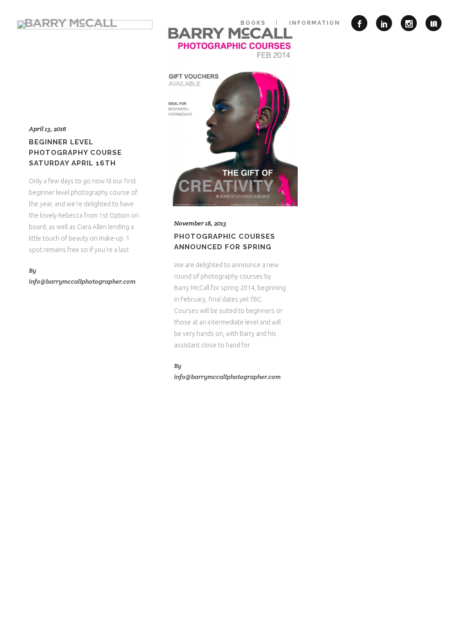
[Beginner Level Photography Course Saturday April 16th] (85, 66)
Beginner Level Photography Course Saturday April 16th (75, 152)
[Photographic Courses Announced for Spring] (230, 113)
